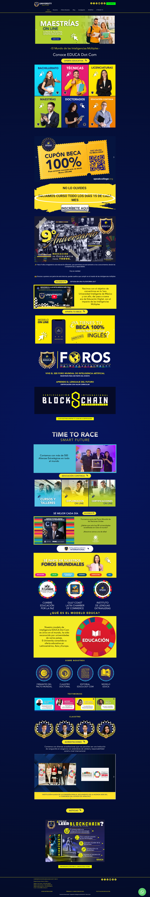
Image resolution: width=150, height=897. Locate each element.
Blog (74, 10)
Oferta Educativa (65, 10)
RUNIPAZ (90, 10)
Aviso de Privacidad (46, 891)
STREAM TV (99, 10)
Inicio (48, 10)
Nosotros (55, 10)
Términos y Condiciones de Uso (75, 891)
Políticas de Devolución (103, 891)
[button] (36, 30)
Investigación (81, 10)
